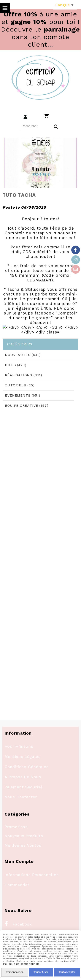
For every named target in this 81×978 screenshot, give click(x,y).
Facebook (18, 924)
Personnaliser (14, 972)
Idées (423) (15, 365)
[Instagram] (75, 259)
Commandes (17, 885)
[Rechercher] (56, 126)
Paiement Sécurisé (24, 787)
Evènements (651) (22, 395)
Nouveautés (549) (23, 355)
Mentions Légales (22, 756)
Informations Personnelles (32, 874)
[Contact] (75, 269)
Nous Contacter (21, 797)
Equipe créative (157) (26, 405)
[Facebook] (75, 250)
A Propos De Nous (23, 777)
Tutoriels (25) (20, 385)
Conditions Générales (27, 766)
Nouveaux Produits (24, 836)
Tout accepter (67, 972)
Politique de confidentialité (21, 963)
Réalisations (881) (23, 375)
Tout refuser (40, 972)
